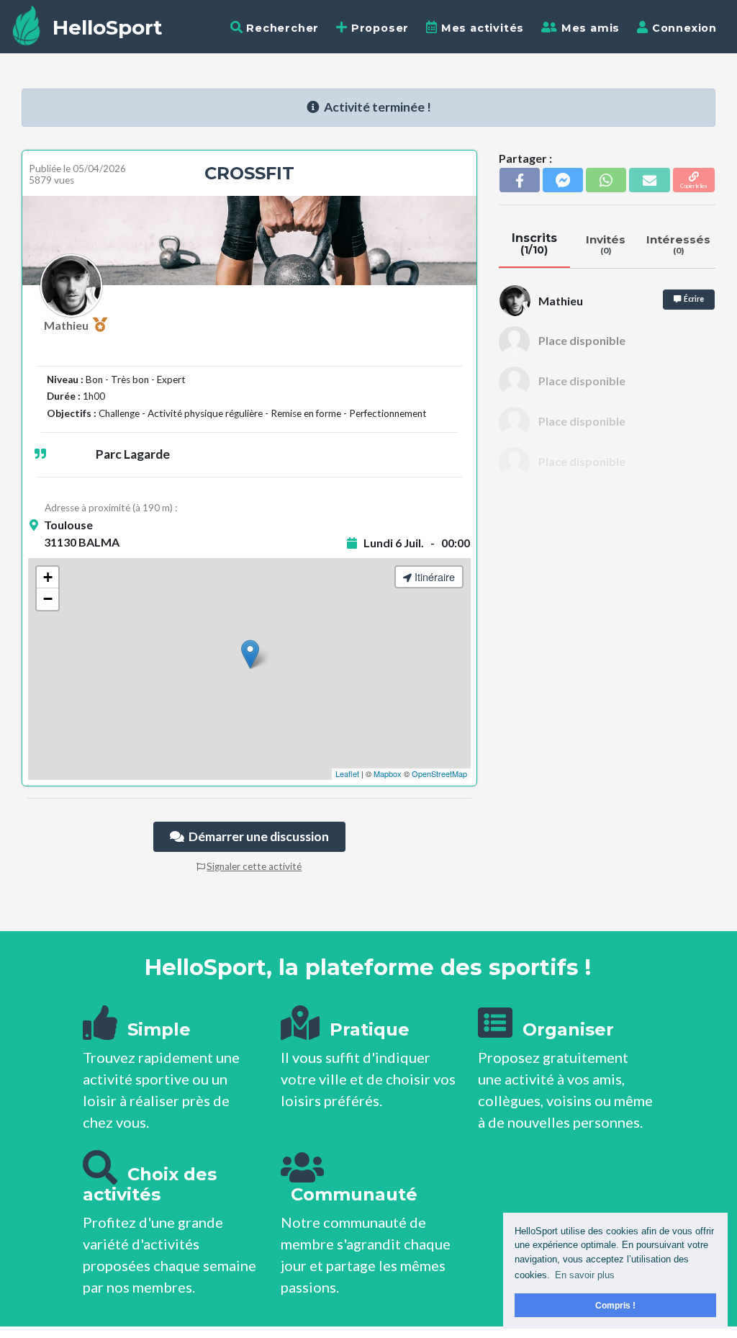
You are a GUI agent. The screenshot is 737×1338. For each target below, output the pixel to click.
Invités (605, 244)
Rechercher (281, 28)
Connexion (682, 28)
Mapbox (388, 773)
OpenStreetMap (439, 773)
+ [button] (48, 577)
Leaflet (347, 773)
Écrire (692, 299)
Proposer (378, 28)
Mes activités (481, 28)
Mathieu (68, 325)
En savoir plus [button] (585, 1275)
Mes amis (589, 28)
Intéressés (678, 244)
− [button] (48, 599)
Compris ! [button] (615, 1305)
